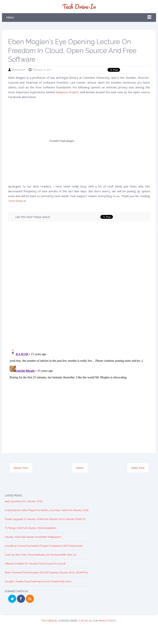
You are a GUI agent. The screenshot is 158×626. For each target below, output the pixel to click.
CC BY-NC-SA (85, 620)
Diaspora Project (67, 92)
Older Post (138, 468)
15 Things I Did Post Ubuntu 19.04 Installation (30, 528)
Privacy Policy (107, 620)
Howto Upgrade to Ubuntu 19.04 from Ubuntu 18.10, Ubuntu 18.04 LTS (45, 519)
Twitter (12, 599)
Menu (10, 17)
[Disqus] (79, 290)
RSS (30, 599)
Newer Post (20, 468)
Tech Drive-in (79, 6)
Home (80, 468)
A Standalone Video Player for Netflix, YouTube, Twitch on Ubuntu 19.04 (46, 510)
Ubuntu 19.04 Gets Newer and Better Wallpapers (33, 537)
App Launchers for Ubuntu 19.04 (23, 501)
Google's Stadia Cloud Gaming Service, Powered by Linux (38, 581)
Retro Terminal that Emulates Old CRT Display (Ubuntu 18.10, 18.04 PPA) (46, 572)
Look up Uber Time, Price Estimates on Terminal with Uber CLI (40, 554)
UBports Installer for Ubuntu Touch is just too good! (35, 563)
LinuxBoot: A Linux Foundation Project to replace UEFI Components (44, 545)
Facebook (21, 599)
